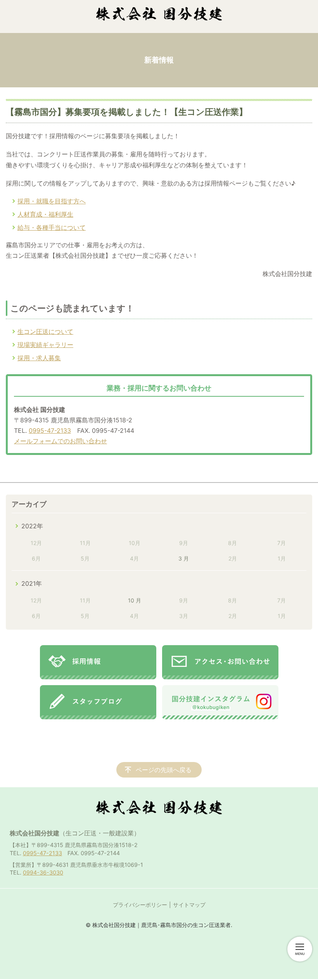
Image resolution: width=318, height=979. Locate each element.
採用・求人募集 (39, 358)
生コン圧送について (45, 331)
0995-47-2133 (50, 430)
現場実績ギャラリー (45, 345)
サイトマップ (189, 904)
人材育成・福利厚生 (45, 214)
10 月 (134, 600)
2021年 (31, 583)
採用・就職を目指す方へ (51, 201)
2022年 (32, 526)
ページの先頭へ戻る (164, 770)
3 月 (183, 558)
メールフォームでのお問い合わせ (60, 441)
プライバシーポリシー (140, 904)
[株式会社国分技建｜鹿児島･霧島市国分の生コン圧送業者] (159, 13)
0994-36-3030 (43, 872)
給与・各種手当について (51, 227)
